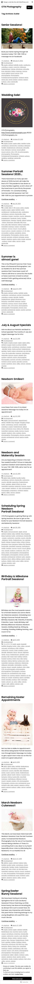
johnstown (19, 69)
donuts (20, 652)
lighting (14, 661)
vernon (18, 241)
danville (15, 297)
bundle (18, 478)
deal (21, 771)
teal (25, 959)
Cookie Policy (19, 974)
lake (9, 225)
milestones (24, 663)
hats (10, 869)
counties (16, 216)
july (24, 351)
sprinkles (27, 677)
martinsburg (25, 353)
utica (8, 82)
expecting (15, 482)
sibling (14, 559)
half (8, 657)
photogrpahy (14, 555)
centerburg (5, 146)
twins (13, 561)
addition (5, 863)
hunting (9, 659)
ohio (12, 152)
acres (18, 208)
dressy (10, 938)
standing (8, 680)
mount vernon (14, 73)
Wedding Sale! (10, 95)
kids (21, 222)
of (23, 231)
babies (9, 534)
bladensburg (25, 766)
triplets (9, 561)
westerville (14, 82)
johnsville (26, 69)
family (19, 218)
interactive (4, 944)
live (18, 946)
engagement (5, 218)
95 (15, 208)
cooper (10, 67)
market (10, 948)
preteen (22, 671)
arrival (25, 532)
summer (28, 239)
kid (27, 351)
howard (13, 542)
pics (25, 308)
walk (7, 684)
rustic (23, 557)
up (12, 682)
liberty (10, 946)
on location (5, 233)
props (23, 673)
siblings (18, 559)
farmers (12, 940)
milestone (18, 663)
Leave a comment (9, 84)
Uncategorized (8, 63)
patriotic (10, 357)
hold (15, 657)
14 (4, 208)
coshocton (25, 480)
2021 (10, 208)
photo (24, 233)
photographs (5, 308)
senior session (13, 80)
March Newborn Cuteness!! (11, 804)
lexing (25, 659)
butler (21, 65)
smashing (16, 677)
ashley (16, 293)
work (14, 563)
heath (9, 351)
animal (10, 930)
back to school (16, 345)
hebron (18, 775)
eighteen (26, 652)
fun (23, 540)
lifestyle (26, 429)
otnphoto (6, 61)
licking (13, 71)
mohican (4, 229)
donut (15, 652)
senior (26, 77)
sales (12, 785)
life (7, 353)
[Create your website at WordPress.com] (17, 2)
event (8, 773)
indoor (4, 222)
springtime (4, 959)
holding (19, 657)
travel (9, 241)
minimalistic (18, 665)
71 (12, 208)
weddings (10, 158)
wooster (4, 366)
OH (25, 231)
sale (8, 785)
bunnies (15, 932)
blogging (4, 347)
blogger (17, 422)
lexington (8, 71)
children (21, 648)
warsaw (28, 364)
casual (3, 934)
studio (23, 239)
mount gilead (5, 73)
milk (22, 948)
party (3, 553)
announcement (13, 420)
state (19, 239)
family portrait (16, 349)
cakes (22, 646)
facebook (13, 218)
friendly (19, 220)
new (3, 488)
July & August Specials (16, 325)
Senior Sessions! (11, 25)
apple (13, 210)
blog (12, 422)
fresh (26, 940)
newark (13, 231)
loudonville (25, 225)
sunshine (9, 364)
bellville (16, 65)
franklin (3, 148)
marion (17, 227)
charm (26, 865)
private (3, 437)
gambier (4, 351)
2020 (6, 208)
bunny (3, 768)
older (27, 667)
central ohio (13, 146)
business (8, 536)
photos (22, 235)
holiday (13, 942)
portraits (9, 237)
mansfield (4, 227)
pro (8, 673)
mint (25, 948)
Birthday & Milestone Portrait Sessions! (14, 577)
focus (8, 654)
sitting (3, 677)
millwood (4, 665)
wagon (3, 684)
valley (14, 241)
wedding (4, 158)
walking (12, 684)
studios (15, 959)
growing (3, 657)
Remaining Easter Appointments (12, 698)
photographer (5, 75)
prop (19, 673)
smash (10, 677)
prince (22, 953)
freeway (13, 220)
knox (2, 71)
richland (21, 77)
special (8, 787)
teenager (24, 680)
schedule (21, 237)
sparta (15, 239)
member (8, 548)
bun (11, 932)
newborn (19, 231)
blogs (28, 422)
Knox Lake (4, 225)
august (9, 345)
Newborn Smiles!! (12, 379)
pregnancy (13, 490)
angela (5, 65)
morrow (24, 71)
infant (18, 484)
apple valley (17, 143)
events (13, 773)
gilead (24, 220)
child (16, 648)
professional (11, 310)
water (23, 241)
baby (9, 478)
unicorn (8, 682)
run (8, 675)
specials (19, 362)
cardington (26, 65)
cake (18, 646)
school (9, 362)
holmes (13, 69)
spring (23, 957)
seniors (20, 80)
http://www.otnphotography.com (13, 133)
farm (7, 940)
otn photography (23, 152)
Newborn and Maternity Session (12, 454)
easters (19, 938)
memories (4, 355)
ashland (10, 65)
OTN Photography (11, 6)
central (11, 214)
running (12, 675)
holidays (18, 942)
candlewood (5, 212)
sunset (3, 364)
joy (21, 484)
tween (3, 682)
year (21, 684)
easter (3, 773)
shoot (9, 559)
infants (27, 542)
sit (27, 675)
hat (7, 869)
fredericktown (5, 69)
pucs (28, 783)
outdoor (11, 233)
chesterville (18, 214)
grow (26, 654)
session (25, 80)
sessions (9, 239)
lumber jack (21, 661)
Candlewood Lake (15, 212)
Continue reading (8, 199)
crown (26, 650)
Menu (30, 7)
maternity (23, 227)
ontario (13, 781)
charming (17, 934)
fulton (3, 484)
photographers (24, 553)
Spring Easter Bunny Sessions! (11, 892)
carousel (4, 648)
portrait (3, 237)
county (22, 216)
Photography (15, 75)
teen (19, 680)
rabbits (16, 955)
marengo (19, 71)
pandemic (18, 233)
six (7, 677)
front (3, 942)
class (23, 214)
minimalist (11, 665)
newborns (19, 550)
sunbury (4, 82)
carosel (27, 646)
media (16, 431)
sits (30, 675)
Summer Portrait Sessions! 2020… (12, 173)
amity (22, 208)
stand (3, 680)
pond (26, 235)
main (27, 661)
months (24, 665)
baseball (23, 644)
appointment (23, 420)
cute (20, 936)
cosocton (16, 67)
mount (15, 229)
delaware (23, 67)
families (11, 867)
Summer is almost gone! (10, 258)
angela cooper (8, 143)
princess (4, 673)
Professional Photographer (9, 77)
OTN (21, 73)
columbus (4, 67)
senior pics (4, 80)
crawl (15, 650)
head (11, 657)
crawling (20, 650)
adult (14, 644)
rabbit (12, 955)
